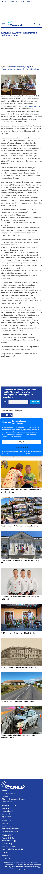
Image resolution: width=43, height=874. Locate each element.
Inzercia (5, 823)
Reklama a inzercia (8, 794)
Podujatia (14, 2)
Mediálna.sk (6, 855)
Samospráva (14, 67)
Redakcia (5, 796)
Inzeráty (5, 2)
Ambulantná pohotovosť (10, 829)
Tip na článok (6, 817)
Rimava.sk (5, 808)
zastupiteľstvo (34, 69)
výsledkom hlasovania (32, 106)
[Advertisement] (21, 50)
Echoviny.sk (6, 814)
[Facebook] (3, 415)
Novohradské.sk (7, 811)
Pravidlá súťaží (7, 802)
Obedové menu (7, 826)
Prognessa (6, 858)
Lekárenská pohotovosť (10, 831)
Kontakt (30, 2)
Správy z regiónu (26, 67)
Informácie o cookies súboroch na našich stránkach (13, 452)
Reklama (22, 2)
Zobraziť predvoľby (21, 447)
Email (6, 402)
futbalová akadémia (8, 69)
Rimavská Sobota (22, 69)
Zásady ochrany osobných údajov (33, 452)
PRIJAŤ (21, 442)
